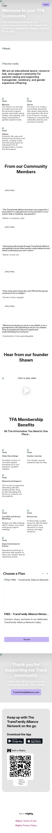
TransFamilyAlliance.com (26, 692)
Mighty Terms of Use (26, 821)
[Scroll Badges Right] (47, 573)
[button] (26, 390)
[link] (27, 610)
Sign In (46, 4)
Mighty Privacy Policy (26, 825)
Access (27, 639)
